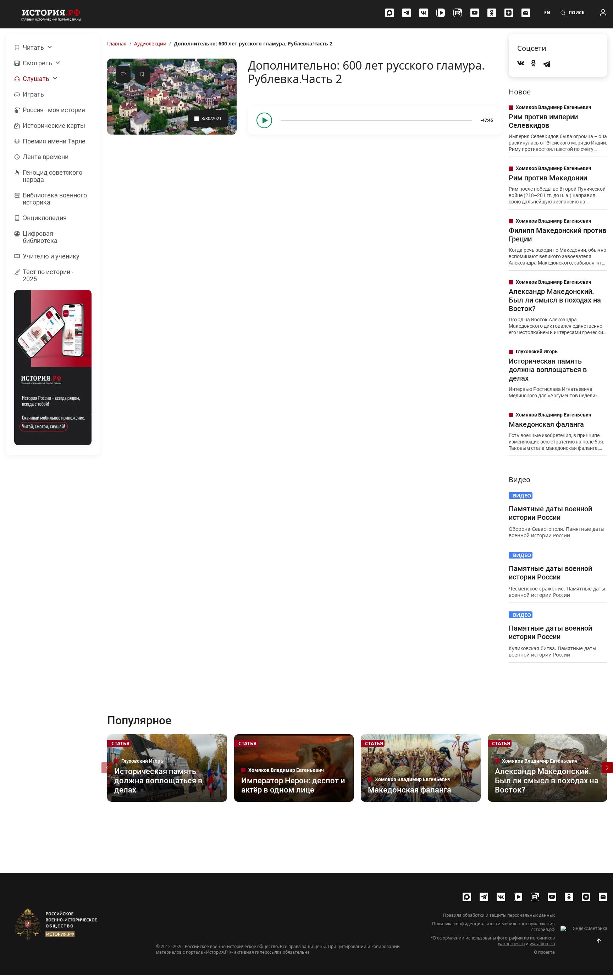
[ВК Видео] (440, 13)
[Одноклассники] (491, 13)
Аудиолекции (150, 43)
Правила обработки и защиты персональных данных (499, 915)
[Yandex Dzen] (508, 13)
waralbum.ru (542, 944)
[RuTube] (457, 13)
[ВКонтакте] (423, 13)
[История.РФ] (51, 14)
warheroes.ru (511, 944)
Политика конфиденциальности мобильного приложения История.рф (493, 926)
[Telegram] (406, 13)
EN (547, 13)
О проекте (544, 952)
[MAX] (389, 13)
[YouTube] (474, 13)
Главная (117, 43)
